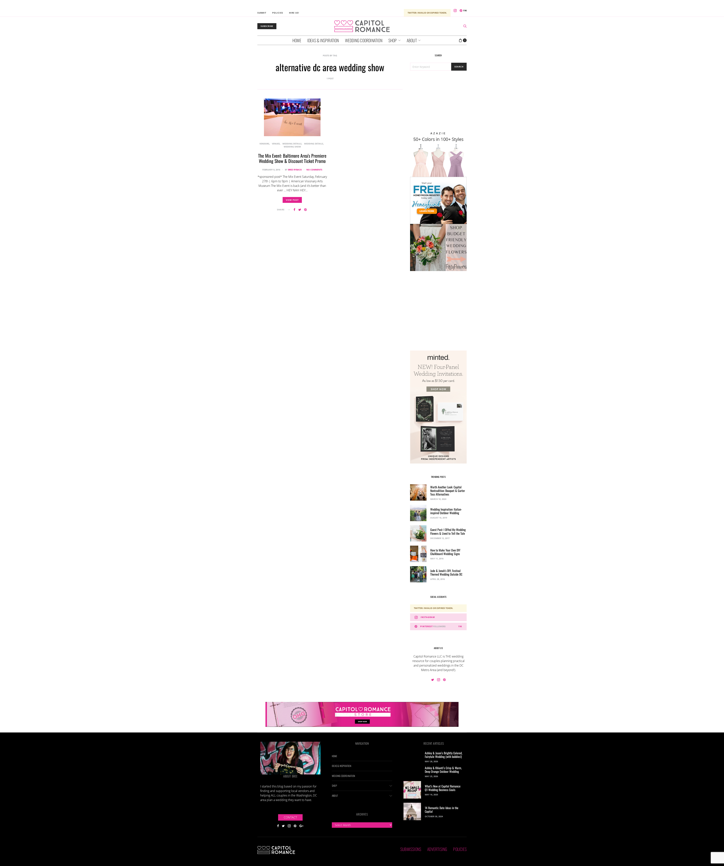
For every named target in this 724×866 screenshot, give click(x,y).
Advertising (437, 849)
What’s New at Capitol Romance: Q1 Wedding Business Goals (443, 788)
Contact (290, 817)
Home (296, 40)
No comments (314, 169)
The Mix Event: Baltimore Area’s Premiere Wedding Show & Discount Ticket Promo (292, 158)
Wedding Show (292, 146)
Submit (261, 12)
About (412, 40)
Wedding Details (291, 143)
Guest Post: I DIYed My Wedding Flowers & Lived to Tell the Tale (448, 531)
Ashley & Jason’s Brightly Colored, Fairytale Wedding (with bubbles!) (443, 755)
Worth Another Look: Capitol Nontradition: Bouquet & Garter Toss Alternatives (447, 490)
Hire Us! (294, 12)
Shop (392, 40)
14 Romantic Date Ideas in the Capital (441, 810)
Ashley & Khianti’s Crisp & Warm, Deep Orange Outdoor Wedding (443, 770)
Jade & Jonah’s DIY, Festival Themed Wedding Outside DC (446, 572)
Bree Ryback (295, 169)
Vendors (264, 143)
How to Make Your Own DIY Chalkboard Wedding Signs (445, 552)
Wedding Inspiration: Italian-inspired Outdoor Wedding (446, 511)
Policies (277, 12)
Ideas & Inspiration (323, 40)
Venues (276, 143)
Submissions (410, 849)
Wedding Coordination (363, 40)
